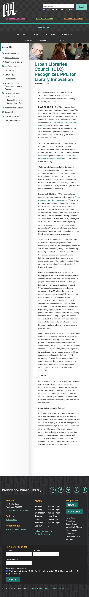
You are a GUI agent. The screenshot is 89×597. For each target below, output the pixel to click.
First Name (10, 550)
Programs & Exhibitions (15, 18)
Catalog (48, 9)
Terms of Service (13, 120)
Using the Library (45, 27)
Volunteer (10, 70)
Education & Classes (44, 18)
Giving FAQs (70, 533)
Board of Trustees (12, 57)
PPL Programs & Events (18, 571)
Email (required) (12, 559)
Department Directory (13, 62)
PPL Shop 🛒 (60, 40)
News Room (70, 518)
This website (68, 9)
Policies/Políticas (12, 116)
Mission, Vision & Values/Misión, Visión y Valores (14, 86)
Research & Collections (73, 18)
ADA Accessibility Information (17, 529)
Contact (35, 34)
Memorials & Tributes (74, 527)
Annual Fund (70, 521)
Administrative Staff (13, 53)
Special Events (71, 524)
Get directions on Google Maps (17, 510)
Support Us (67, 34)
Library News (10, 74)
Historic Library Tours (14, 103)
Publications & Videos (14, 107)
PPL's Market (74, 512)
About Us (21, 34)
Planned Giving (71, 530)
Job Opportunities (12, 66)
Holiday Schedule (42, 531)
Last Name (37, 550)
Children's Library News (66, 571)
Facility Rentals (41, 534)
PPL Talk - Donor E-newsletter (42, 571)
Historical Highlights (14, 100)
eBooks (57, 9)
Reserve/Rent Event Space (36, 40)
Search (81, 7)
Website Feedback (73, 536)
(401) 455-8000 (11, 519)
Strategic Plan (10, 112)
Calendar (50, 34)
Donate (71, 505)
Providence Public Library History (12, 94)
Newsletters (11, 78)
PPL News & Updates (14, 573)
